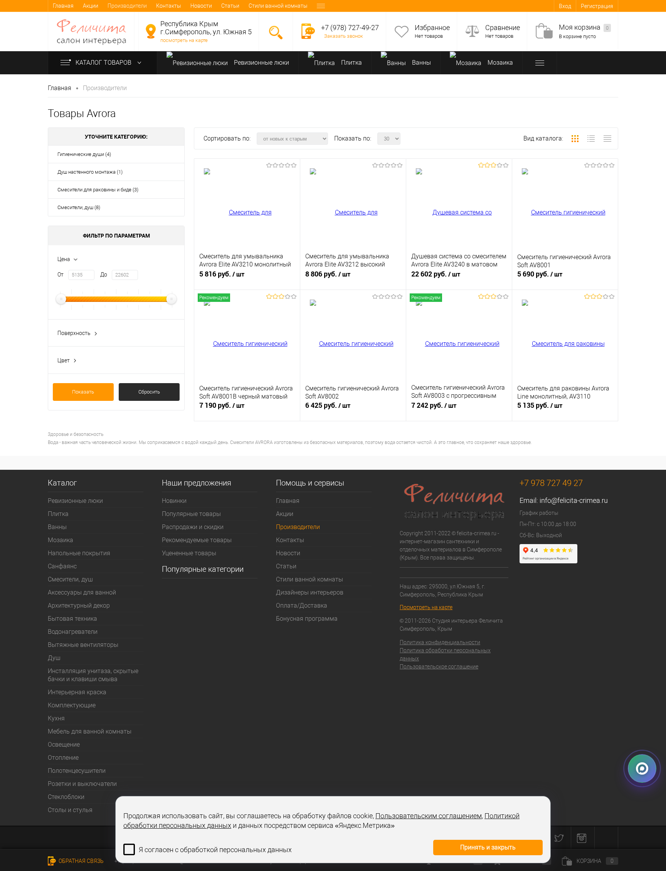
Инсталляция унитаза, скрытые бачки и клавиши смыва (93, 675)
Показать (83, 392)
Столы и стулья (70, 810)
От (60, 274)
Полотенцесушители (77, 770)
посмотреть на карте (184, 40)
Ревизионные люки (260, 62)
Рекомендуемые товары (197, 540)
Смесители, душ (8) (78, 207)
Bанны (420, 62)
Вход (565, 6)
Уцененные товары (189, 553)
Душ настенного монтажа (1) (90, 172)
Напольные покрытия (79, 553)
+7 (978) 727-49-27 (350, 27)
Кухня (56, 718)
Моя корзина (584, 27)
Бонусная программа (307, 618)
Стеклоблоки (66, 797)
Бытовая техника (72, 618)
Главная (63, 6)
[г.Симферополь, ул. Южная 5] (151, 31)
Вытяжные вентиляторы (83, 644)
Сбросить (149, 392)
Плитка (351, 62)
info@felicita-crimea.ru (574, 500)
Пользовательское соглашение (439, 666)
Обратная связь (80, 861)
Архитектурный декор (79, 605)
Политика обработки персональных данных (445, 654)
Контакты (168, 6)
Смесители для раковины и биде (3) (97, 190)
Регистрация (597, 6)
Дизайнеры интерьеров (309, 592)
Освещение (64, 744)
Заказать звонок (343, 36)
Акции (90, 6)
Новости (201, 6)
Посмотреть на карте (426, 607)
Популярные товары (191, 514)
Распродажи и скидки (193, 527)
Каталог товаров (104, 62)
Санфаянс (62, 566)
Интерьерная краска (77, 692)
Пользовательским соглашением (428, 816)
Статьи (230, 6)
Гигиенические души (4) (84, 154)
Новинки (174, 500)
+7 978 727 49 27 (551, 483)
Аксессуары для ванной (82, 592)
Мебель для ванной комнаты (89, 731)
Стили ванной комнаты (278, 6)
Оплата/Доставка (301, 605)
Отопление (63, 757)
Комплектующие (72, 705)
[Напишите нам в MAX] (642, 771)
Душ (54, 658)
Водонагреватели (73, 631)
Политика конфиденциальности (440, 642)
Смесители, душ (70, 579)
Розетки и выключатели (82, 783)
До (103, 274)
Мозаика (499, 62)
